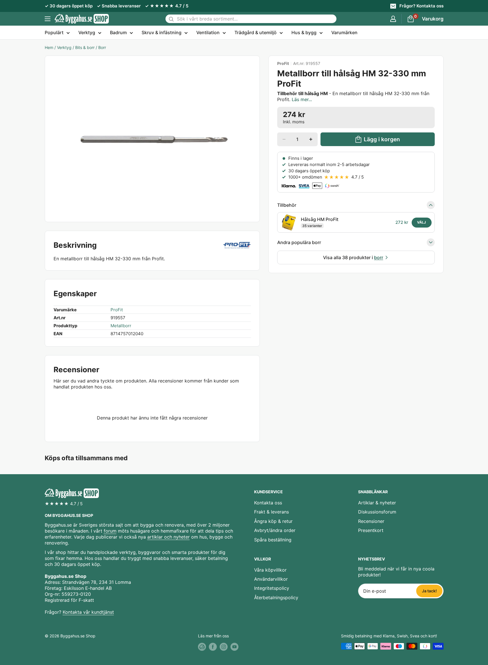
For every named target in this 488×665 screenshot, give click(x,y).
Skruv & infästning (161, 32)
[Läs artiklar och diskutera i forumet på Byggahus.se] (202, 647)
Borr (102, 47)
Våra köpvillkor (270, 570)
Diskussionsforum (377, 512)
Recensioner (371, 521)
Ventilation (208, 32)
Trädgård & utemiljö (255, 32)
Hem (49, 47)
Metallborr (121, 325)
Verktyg (86, 32)
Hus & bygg (304, 32)
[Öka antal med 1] (311, 139)
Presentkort (370, 530)
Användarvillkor (271, 579)
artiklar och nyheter (168, 537)
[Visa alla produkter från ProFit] (236, 245)
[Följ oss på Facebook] (213, 647)
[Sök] (171, 19)
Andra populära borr (299, 242)
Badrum (118, 32)
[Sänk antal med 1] (284, 139)
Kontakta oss (268, 503)
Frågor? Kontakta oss (421, 6)
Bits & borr (85, 47)
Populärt (54, 32)
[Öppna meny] (47, 19)
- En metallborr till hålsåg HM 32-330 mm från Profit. (353, 96)
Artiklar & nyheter (377, 503)
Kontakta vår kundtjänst (88, 612)
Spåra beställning (272, 540)
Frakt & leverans (271, 512)
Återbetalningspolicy (276, 597)
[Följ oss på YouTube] (234, 647)
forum (110, 531)
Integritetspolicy (271, 588)
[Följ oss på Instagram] (224, 647)
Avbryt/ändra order (274, 530)
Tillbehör (286, 205)
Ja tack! (429, 590)
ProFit (283, 63)
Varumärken (344, 32)
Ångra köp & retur (273, 521)
